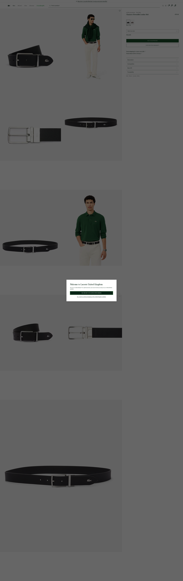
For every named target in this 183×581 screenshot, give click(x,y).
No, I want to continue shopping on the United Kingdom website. (91, 296)
